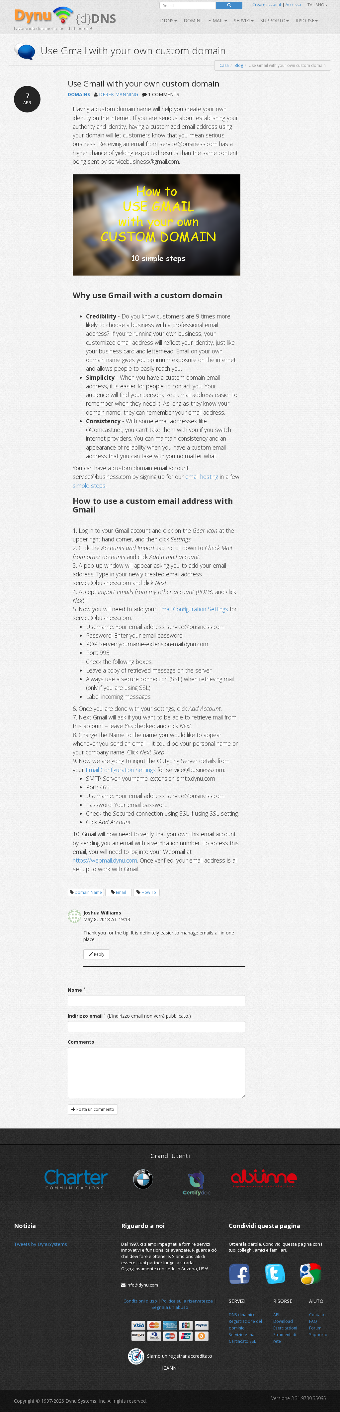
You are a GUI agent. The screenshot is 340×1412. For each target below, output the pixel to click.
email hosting (202, 477)
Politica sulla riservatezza (187, 1301)
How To (148, 892)
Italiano (315, 5)
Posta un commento (94, 1109)
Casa (224, 65)
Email (121, 892)
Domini (193, 20)
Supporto (273, 20)
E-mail (216, 20)
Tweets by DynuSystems (40, 1244)
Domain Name (88, 892)
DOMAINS (79, 94)
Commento (81, 1042)
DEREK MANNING (118, 94)
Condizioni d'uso (140, 1301)
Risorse (305, 20)
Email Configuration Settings (193, 609)
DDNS (167, 20)
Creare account (266, 4)
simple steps (89, 486)
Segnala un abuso (169, 1307)
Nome (75, 990)
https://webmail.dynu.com (105, 860)
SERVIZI (242, 20)
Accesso (293, 4)
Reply (98, 954)
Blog (238, 65)
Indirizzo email (85, 1016)
